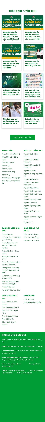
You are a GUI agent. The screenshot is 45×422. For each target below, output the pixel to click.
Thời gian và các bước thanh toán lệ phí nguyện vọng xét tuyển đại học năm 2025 (33, 93)
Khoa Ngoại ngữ (8, 162)
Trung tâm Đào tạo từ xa (11, 290)
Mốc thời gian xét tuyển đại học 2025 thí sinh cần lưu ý (11, 121)
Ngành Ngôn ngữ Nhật (32, 199)
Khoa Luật (6, 165)
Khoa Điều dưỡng (8, 171)
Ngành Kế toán (30, 170)
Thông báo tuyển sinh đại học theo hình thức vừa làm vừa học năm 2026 (32, 35)
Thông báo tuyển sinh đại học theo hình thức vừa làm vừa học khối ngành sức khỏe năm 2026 (11, 36)
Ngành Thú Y (28, 222)
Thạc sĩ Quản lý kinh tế (10, 307)
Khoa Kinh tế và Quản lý (11, 154)
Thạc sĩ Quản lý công (10, 316)
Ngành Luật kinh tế (31, 179)
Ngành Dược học (30, 202)
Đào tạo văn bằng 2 (31, 237)
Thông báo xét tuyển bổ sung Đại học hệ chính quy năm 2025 (11, 92)
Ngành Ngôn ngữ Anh (32, 191)
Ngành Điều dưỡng (31, 188)
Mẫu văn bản (29, 299)
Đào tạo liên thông (31, 234)
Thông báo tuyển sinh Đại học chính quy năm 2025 (32, 121)
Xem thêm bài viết (22, 137)
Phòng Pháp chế (8, 287)
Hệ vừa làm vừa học (31, 240)
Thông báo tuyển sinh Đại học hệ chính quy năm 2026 (33, 63)
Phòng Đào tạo (8, 234)
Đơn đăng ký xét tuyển (32, 302)
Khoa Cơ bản (7, 168)
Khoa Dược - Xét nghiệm (11, 178)
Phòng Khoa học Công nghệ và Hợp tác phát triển (10, 270)
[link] (14, 364)
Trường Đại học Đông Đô (16, 370)
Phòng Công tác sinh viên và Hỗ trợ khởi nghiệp (10, 245)
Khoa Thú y (6, 175)
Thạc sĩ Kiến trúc (8, 319)
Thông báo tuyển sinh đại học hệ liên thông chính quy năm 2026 (11, 64)
